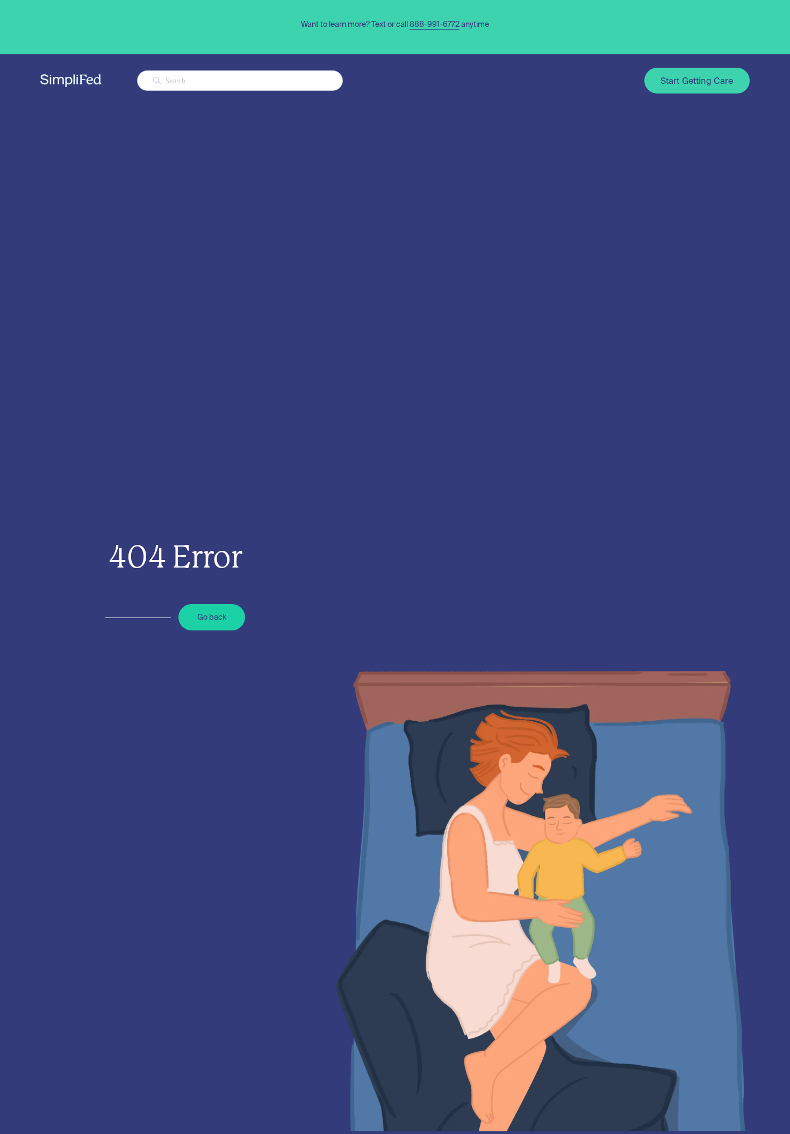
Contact (607, 80)
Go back (211, 617)
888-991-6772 (434, 24)
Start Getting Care (697, 80)
